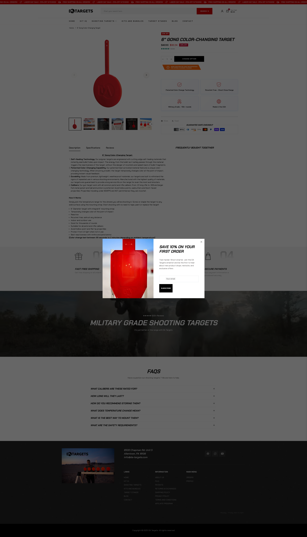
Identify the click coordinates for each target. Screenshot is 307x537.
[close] (201, 242)
